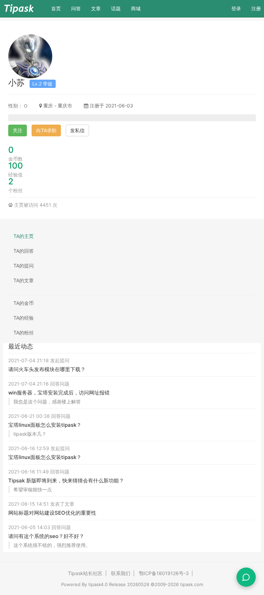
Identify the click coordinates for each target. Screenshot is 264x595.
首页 (58, 8)
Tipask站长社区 (85, 573)
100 (15, 166)
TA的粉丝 (23, 332)
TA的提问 (23, 265)
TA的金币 (23, 303)
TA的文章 (23, 280)
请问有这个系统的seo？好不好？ (46, 536)
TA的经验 (23, 318)
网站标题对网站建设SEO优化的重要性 (52, 513)
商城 (136, 8)
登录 (236, 8)
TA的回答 (23, 251)
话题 (116, 8)
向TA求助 (46, 130)
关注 (17, 130)
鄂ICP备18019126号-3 (164, 573)
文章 (96, 8)
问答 (76, 8)
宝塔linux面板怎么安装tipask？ (44, 425)
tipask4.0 (98, 584)
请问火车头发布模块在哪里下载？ (47, 369)
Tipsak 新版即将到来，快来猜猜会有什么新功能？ (66, 480)
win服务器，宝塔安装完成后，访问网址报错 (59, 392)
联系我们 (120, 573)
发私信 (77, 130)
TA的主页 (23, 236)
